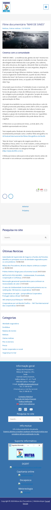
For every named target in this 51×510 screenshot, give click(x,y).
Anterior (25, 206)
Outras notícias (15, 28)
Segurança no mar (9, 353)
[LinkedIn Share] (10, 196)
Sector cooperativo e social (12, 349)
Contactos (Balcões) (25, 397)
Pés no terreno (8, 342)
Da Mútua (6, 327)
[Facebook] (20, 409)
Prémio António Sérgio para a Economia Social (19, 271)
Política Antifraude (25, 401)
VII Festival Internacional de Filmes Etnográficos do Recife (23, 136)
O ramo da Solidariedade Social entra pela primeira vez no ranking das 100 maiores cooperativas (24, 288)
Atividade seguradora (10, 323)
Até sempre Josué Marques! (12, 299)
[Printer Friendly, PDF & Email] (42, 190)
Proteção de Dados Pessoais (25, 399)
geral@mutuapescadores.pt (28, 384)
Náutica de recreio (9, 331)
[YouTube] (31, 409)
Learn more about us (27, 404)
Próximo (25, 211)
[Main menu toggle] (46, 7)
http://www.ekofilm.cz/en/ (12, 151)
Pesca (4, 345)
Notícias (5, 28)
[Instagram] (25, 409)
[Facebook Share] (4, 196)
